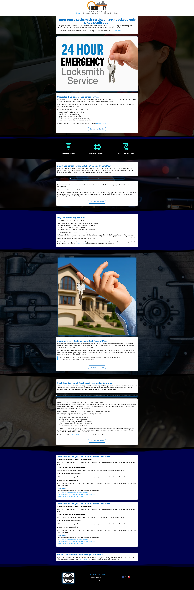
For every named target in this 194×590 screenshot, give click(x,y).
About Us (108, 13)
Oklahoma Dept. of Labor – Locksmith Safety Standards (76, 494)
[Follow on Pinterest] (129, 577)
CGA (94, 575)
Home (78, 13)
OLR (90, 575)
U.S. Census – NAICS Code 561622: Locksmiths (73, 492)
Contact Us (97, 13)
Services (86, 13)
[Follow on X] (126, 577)
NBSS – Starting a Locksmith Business (70, 496)
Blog (116, 13)
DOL (99, 575)
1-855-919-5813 (116, 31)
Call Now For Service (97, 129)
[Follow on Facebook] (123, 577)
